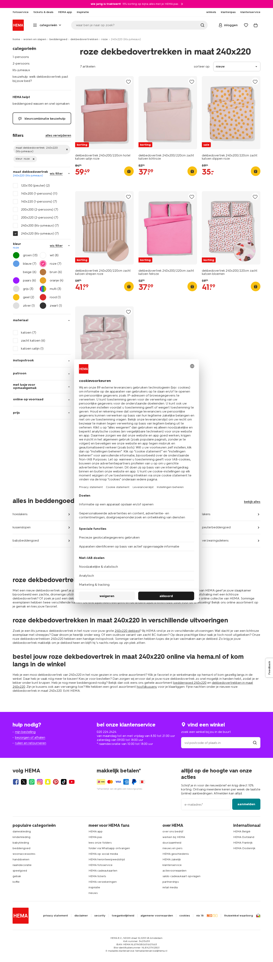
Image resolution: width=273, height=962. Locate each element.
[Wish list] (246, 25)
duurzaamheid (171, 842)
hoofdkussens (147, 687)
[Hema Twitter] (24, 782)
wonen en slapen (34, 39)
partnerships (170, 881)
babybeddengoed (26, 540)
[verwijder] (41, 149)
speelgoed (20, 870)
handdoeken (21, 859)
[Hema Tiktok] (64, 782)
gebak (17, 876)
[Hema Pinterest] (56, 782)
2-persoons (21, 63)
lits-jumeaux (21, 70)
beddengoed (58, 39)
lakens (206, 514)
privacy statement (55, 915)
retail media (170, 887)
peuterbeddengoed (216, 527)
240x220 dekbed (127, 631)
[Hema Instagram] (40, 782)
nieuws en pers (172, 848)
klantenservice (172, 865)
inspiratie (94, 887)
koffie (16, 881)
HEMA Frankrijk (243, 842)
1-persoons (21, 57)
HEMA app (96, 831)
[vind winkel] (254, 742)
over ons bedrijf (172, 831)
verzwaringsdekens (215, 540)
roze (104, 39)
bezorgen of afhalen (30, 737)
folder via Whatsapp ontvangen (109, 848)
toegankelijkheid (123, 915)
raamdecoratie (22, 865)
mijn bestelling (25, 732)
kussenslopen (22, 527)
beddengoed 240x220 (189, 683)
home (16, 39)
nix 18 (200, 915)
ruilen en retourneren (30, 743)
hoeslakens (20, 514)
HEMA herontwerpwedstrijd (107, 859)
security (99, 915)
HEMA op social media (103, 854)
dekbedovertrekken (84, 39)
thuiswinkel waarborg (238, 915)
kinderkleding (21, 837)
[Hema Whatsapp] (32, 782)
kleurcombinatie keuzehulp (44, 118)
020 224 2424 (106, 732)
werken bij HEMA (173, 837)
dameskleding (22, 831)
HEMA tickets (97, 876)
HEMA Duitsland (243, 837)
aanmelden (246, 804)
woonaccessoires (24, 854)
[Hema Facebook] (16, 782)
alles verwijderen (58, 135)
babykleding (21, 842)
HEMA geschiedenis (175, 854)
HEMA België (241, 831)
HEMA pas (95, 837)
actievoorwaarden (174, 870)
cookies (184, 915)
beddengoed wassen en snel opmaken (41, 103)
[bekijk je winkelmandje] (255, 25)
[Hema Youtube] (72, 782)
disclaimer (81, 915)
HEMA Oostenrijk (244, 848)
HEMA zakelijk (171, 859)
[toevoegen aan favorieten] (129, 81)
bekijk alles (252, 502)
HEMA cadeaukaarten (103, 870)
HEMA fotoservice (101, 865)
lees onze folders (100, 842)
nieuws (93, 893)
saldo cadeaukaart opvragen (181, 876)
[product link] (104, 112)
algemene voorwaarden (156, 915)
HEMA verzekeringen (103, 881)
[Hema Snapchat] (48, 782)
